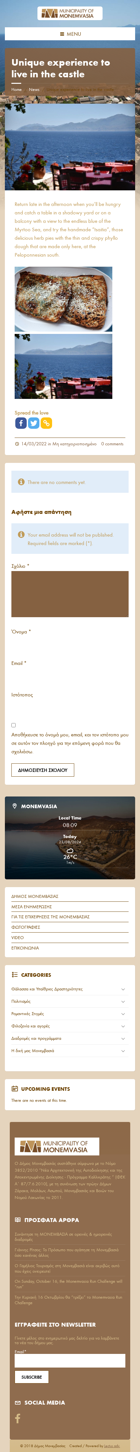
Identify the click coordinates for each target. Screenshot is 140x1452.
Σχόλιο (20, 565)
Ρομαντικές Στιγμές (27, 1013)
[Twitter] (33, 423)
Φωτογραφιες (25, 927)
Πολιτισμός (21, 1001)
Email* (21, 1352)
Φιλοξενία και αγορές (30, 1026)
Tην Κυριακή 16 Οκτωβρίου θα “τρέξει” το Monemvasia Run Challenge (68, 1300)
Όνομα (21, 631)
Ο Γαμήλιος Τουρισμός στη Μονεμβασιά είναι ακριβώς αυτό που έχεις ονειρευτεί (67, 1268)
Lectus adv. (112, 1445)
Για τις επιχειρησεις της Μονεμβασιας (50, 917)
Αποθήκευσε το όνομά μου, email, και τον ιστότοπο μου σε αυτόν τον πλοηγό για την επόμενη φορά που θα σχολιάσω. (70, 743)
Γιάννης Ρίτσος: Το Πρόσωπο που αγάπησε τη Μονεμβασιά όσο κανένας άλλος (67, 1252)
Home (16, 89)
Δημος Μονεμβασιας (34, 896)
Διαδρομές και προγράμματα (36, 1038)
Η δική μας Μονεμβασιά (32, 1050)
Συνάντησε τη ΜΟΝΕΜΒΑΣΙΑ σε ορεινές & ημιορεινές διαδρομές (63, 1236)
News (34, 89)
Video (17, 937)
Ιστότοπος (22, 694)
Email (19, 663)
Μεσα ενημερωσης (31, 907)
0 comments (112, 443)
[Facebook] (21, 423)
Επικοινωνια (25, 948)
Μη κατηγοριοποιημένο (74, 443)
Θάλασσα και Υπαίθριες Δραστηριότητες (47, 989)
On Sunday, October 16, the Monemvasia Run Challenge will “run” (68, 1284)
